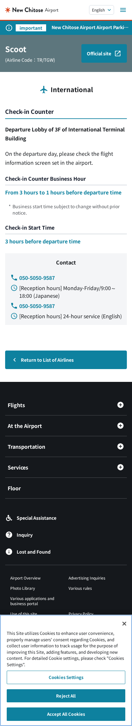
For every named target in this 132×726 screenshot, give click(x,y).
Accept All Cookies (66, 714)
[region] (66, 670)
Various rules (80, 588)
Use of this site (23, 613)
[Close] (124, 624)
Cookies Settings (66, 677)
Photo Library (22, 588)
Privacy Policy (81, 613)
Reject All (66, 696)
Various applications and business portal (32, 601)
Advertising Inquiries (87, 577)
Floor (14, 488)
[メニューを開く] (123, 10)
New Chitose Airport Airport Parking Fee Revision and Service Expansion (90, 27)
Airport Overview (25, 577)
